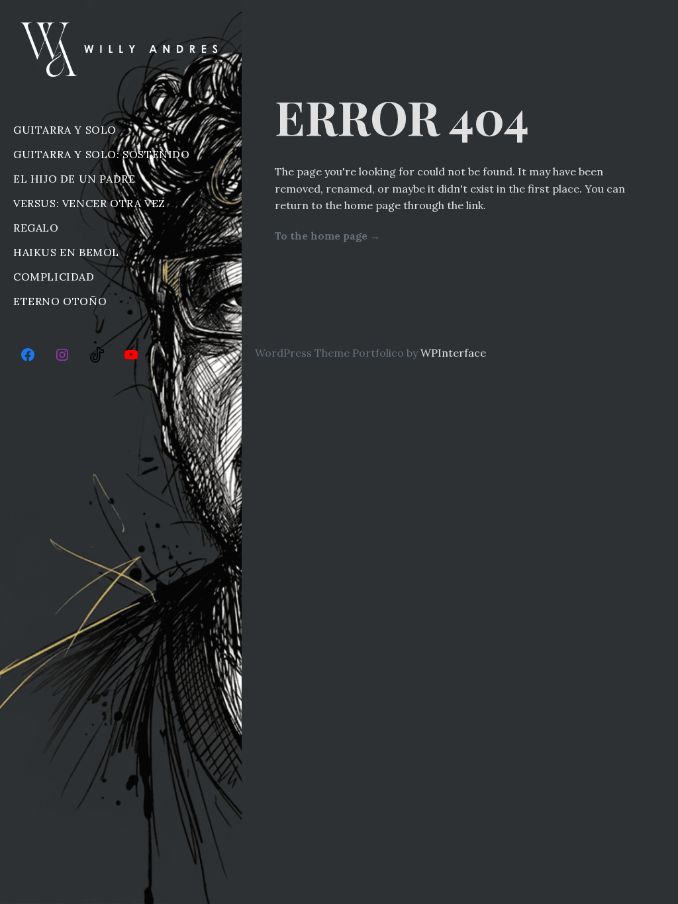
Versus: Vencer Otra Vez (89, 203)
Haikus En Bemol (66, 252)
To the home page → (327, 236)
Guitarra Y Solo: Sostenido (101, 154)
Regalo (36, 227)
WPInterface (453, 352)
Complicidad (54, 276)
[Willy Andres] (120, 49)
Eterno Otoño (60, 301)
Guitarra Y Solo (65, 129)
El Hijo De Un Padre (74, 178)
